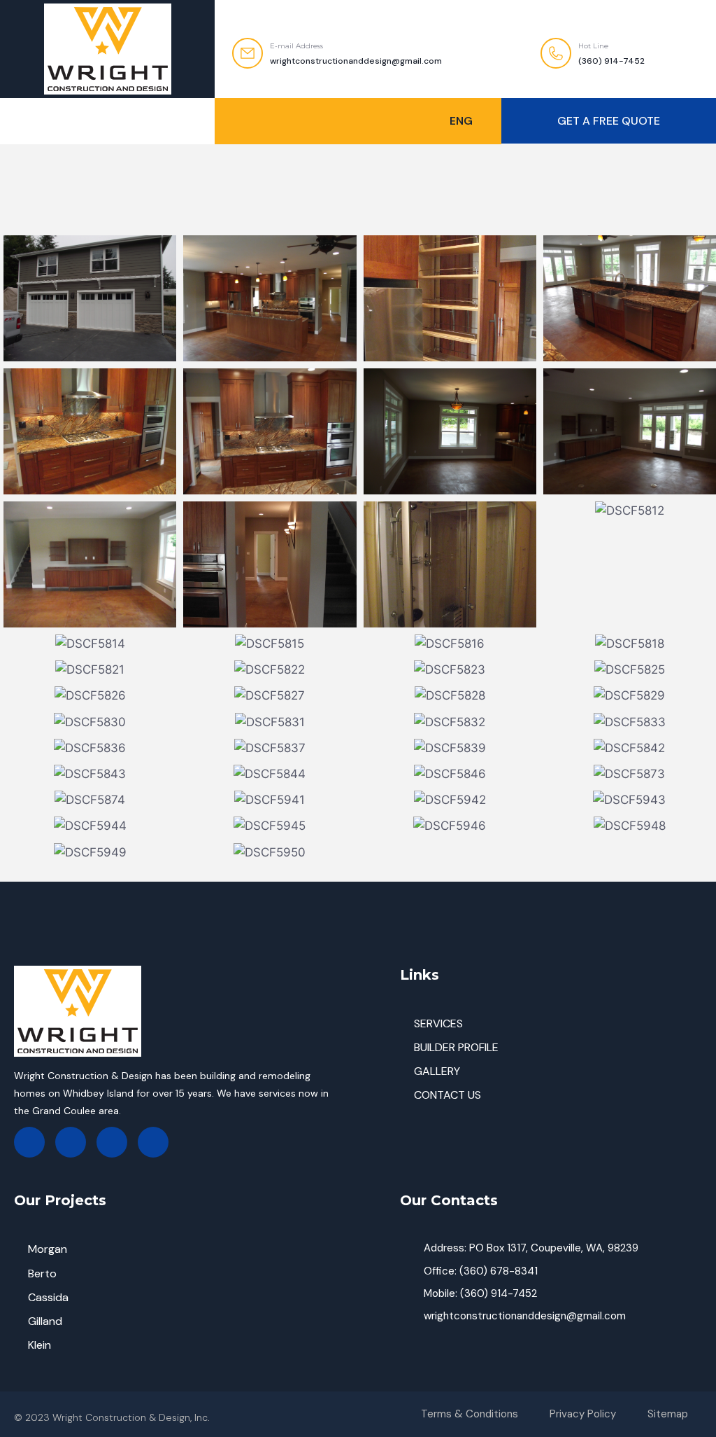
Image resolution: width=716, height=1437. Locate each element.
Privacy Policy (583, 1414)
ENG (461, 120)
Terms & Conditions (469, 1414)
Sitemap (667, 1414)
